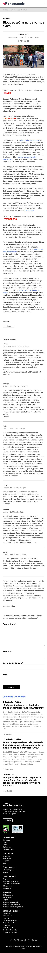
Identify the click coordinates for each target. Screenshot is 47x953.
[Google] (15, 941)
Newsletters (7, 858)
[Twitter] (30, 941)
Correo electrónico (13, 663)
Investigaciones (8, 849)
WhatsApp (6, 856)
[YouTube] (36, 941)
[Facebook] (12, 941)
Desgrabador (7, 879)
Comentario (9, 624)
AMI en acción (7, 897)
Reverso (5, 872)
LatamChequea (8, 870)
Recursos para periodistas (12, 904)
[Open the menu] (42, 4)
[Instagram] (19, 941)
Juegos (5, 900)
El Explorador (7, 886)
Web (5, 674)
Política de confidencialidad (33, 946)
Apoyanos (6, 861)
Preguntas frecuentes (10, 932)
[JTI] (17, 829)
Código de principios (10, 920)
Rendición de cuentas (10, 930)
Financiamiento (8, 927)
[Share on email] (28, 41)
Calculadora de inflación (11, 881)
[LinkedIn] (22, 941)
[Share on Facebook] (18, 41)
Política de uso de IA (9, 923)
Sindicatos (8, 326)
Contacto (7, 820)
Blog (4, 863)
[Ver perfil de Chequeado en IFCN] (6, 829)
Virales (5, 842)
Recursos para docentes (11, 902)
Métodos (6, 918)
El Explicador (8, 702)
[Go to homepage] (18, 4)
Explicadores (8, 774)
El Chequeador (8, 895)
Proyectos (6, 925)
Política (18, 702)
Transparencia (7, 916)
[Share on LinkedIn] (25, 41)
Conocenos (6, 913)
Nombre (7, 651)
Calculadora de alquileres (11, 883)
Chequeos (6, 840)
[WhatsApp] (33, 941)
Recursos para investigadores (13, 907)
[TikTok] (26, 941)
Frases (6, 18)
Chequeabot (7, 888)
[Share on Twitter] (21, 41)
